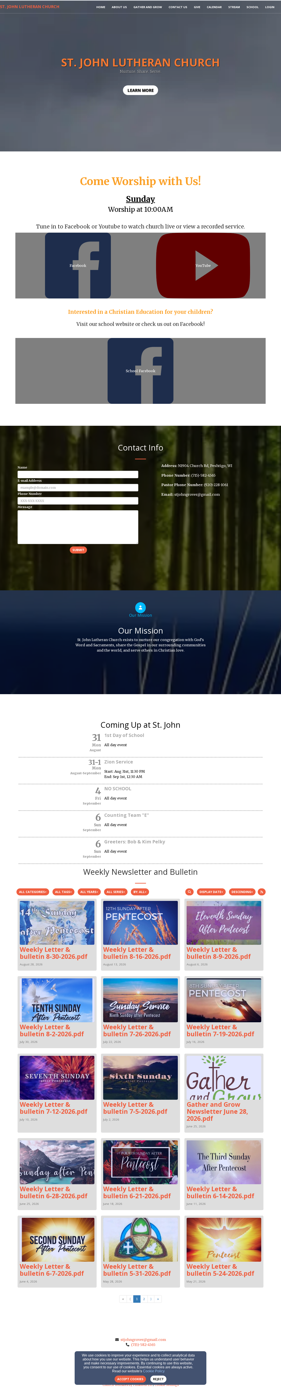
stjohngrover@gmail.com (143, 1339)
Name (22, 467)
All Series (115, 892)
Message (25, 507)
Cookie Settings (167, 1385)
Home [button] (100, 7)
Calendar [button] (214, 7)
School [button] (253, 7)
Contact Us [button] (178, 7)
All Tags (62, 892)
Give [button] (197, 7)
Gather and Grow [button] (147, 7)
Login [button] (269, 7)
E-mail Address (30, 481)
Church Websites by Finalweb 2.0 (127, 1385)
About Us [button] (119, 7)
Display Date (210, 892)
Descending (241, 892)
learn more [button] (140, 90)
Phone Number (30, 494)
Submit (78, 550)
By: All (139, 892)
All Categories (32, 892)
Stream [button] (234, 7)
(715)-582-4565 (143, 1344)
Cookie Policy (154, 1371)
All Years (88, 892)
